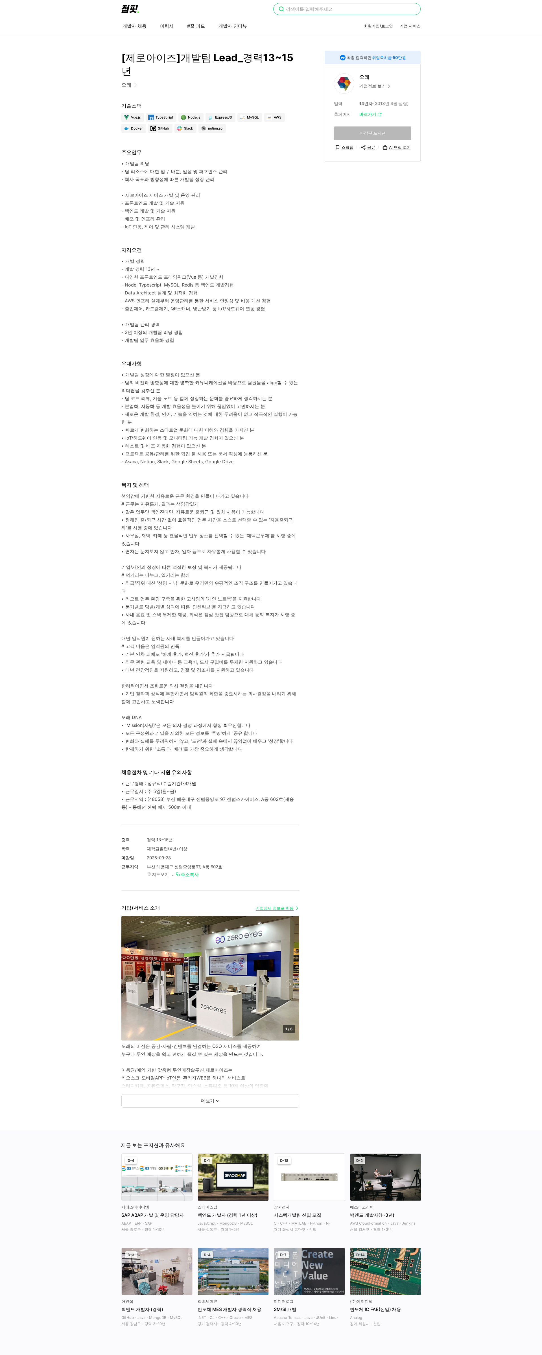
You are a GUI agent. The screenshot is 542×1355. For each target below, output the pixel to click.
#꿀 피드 (196, 26)
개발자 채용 (135, 26)
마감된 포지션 (373, 133)
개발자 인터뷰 (232, 26)
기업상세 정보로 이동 (275, 908)
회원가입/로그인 (378, 25)
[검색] (281, 10)
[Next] (290, 984)
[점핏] (130, 9)
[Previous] (130, 984)
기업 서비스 (410, 25)
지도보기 (160, 874)
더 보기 (207, 1100)
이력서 (167, 26)
